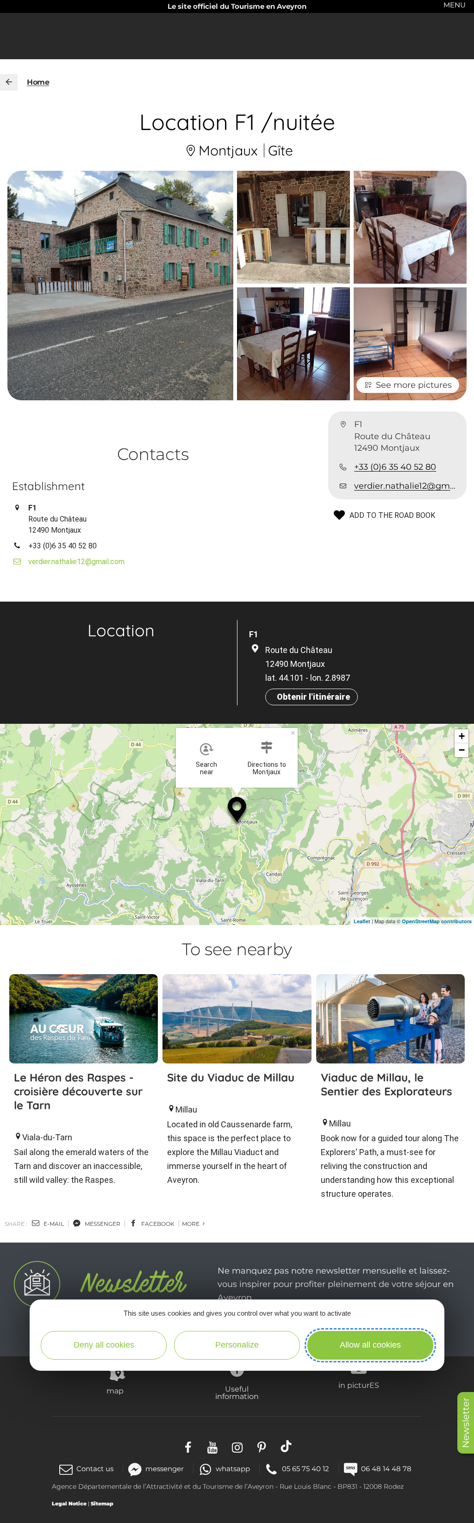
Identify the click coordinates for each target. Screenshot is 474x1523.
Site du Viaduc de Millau (230, 1077)
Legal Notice (69, 1503)
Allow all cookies (370, 1344)
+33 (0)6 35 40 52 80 (395, 467)
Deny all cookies (104, 1344)
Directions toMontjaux (267, 768)
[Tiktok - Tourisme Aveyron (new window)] (286, 1446)
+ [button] (462, 736)
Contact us (94, 1468)
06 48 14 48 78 (386, 1468)
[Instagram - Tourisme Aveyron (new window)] (237, 1446)
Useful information (237, 1392)
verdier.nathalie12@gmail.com (406, 486)
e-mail (53, 1223)
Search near (206, 768)
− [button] (462, 750)
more (191, 1223)
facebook (157, 1223)
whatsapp (233, 1468)
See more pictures (414, 385)
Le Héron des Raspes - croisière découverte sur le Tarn (78, 1091)
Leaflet (362, 921)
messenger (101, 1223)
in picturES (358, 1385)
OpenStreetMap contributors (437, 921)
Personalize (237, 1344)
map (115, 1390)
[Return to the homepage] (9, 82)
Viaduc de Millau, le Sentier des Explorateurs (386, 1084)
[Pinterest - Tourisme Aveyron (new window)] (261, 1446)
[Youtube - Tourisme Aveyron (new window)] (212, 1446)
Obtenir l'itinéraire (313, 697)
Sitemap (102, 1503)
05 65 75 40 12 (305, 1468)
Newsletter (465, 1423)
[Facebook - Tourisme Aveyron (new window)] (188, 1446)
